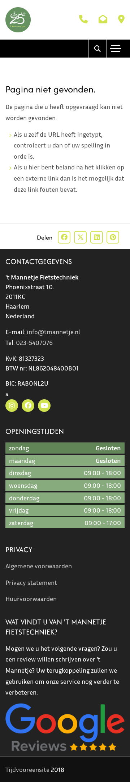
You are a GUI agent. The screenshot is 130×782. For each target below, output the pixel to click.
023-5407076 (34, 342)
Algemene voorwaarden (38, 566)
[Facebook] (28, 405)
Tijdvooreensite (27, 769)
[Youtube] (44, 405)
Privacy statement (31, 582)
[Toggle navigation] (116, 49)
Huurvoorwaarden (31, 599)
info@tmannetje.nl (53, 332)
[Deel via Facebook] (64, 237)
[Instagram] (11, 405)
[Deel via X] (80, 237)
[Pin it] (113, 237)
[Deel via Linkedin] (96, 237)
